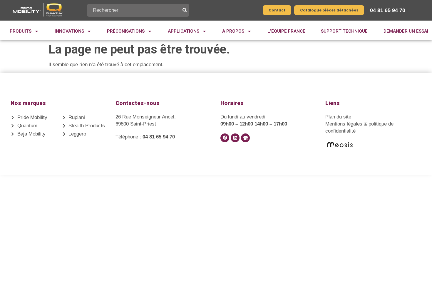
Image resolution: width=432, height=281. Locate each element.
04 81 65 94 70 (387, 10)
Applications (183, 31)
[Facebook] (224, 137)
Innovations (69, 31)
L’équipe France (286, 31)
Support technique (344, 31)
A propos (233, 31)
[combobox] (134, 10)
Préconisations (126, 31)
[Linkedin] (235, 137)
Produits (20, 31)
